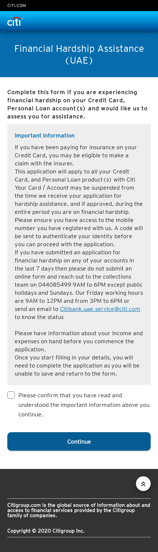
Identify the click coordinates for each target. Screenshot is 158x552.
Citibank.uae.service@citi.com (100, 308)
